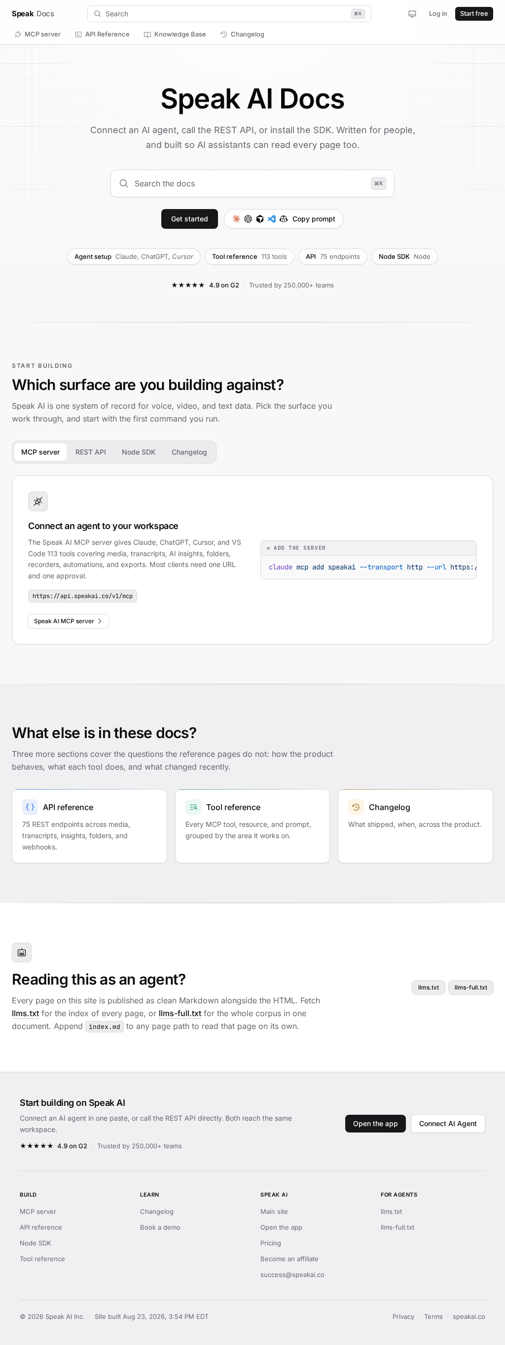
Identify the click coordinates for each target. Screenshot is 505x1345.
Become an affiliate (289, 1259)
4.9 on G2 (224, 285)
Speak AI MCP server (64, 621)
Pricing (270, 1243)
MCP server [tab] (40, 452)
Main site (274, 1211)
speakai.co (469, 1316)
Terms (433, 1316)
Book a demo (160, 1227)
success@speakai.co (292, 1274)
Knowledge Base (180, 34)
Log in (438, 13)
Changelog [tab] (189, 452)
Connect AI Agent (448, 1123)
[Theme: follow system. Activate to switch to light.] (412, 14)
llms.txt (25, 1013)
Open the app (375, 1123)
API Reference (107, 34)
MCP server (43, 34)
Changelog (247, 34)
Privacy (403, 1316)
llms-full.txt (180, 1013)
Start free (474, 13)
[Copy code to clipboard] (465, 566)
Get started (189, 218)
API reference (41, 1227)
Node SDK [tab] (139, 452)
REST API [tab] (90, 452)
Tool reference (42, 1259)
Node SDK (35, 1243)
